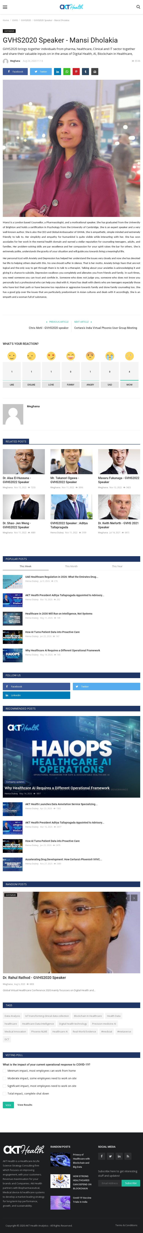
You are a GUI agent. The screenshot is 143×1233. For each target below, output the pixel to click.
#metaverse (124, 1031)
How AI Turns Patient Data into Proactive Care (52, 632)
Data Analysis (12, 1016)
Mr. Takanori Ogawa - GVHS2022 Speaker (64, 480)
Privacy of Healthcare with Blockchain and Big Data (81, 1160)
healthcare (11, 1023)
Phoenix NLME (39, 1031)
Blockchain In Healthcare (88, 1016)
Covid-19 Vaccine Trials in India (82, 1199)
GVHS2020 (26, 20)
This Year (117, 566)
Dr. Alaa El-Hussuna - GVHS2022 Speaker (17, 480)
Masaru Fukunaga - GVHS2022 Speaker (118, 480)
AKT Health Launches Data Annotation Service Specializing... (61, 804)
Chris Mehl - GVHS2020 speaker (49, 328)
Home (6, 20)
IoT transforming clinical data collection (47, 1016)
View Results (25, 1105)
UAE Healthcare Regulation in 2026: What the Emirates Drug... (61, 576)
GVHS (15, 20)
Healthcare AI (60, 1031)
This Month (71, 566)
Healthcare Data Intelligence (38, 1023)
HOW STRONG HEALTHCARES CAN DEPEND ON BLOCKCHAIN (82, 1182)
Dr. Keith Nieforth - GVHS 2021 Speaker (118, 525)
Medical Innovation (15, 1031)
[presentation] (126, 897)
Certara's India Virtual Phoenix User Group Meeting (105, 328)
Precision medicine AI (104, 1023)
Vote (8, 1105)
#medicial (106, 1031)
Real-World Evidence (84, 1031)
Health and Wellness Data (24, 977)
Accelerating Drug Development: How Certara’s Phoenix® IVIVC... (63, 859)
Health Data (113, 1016)
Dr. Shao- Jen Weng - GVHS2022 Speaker (17, 525)
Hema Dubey (57, 532)
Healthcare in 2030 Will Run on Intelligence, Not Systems (58, 613)
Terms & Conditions (126, 1225)
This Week (25, 566)
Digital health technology (73, 1023)
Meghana (15, 60)
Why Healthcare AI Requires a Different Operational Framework (62, 650)
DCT (7, 1039)
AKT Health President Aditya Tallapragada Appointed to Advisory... (64, 595)
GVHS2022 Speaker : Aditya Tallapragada (69, 525)
